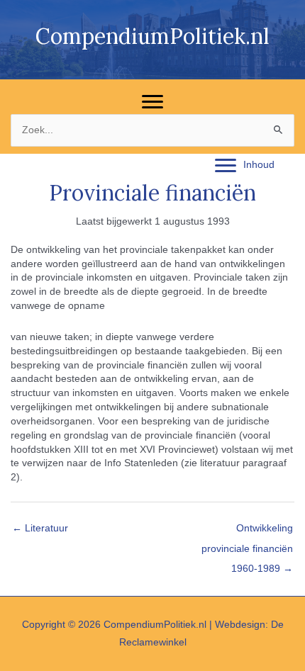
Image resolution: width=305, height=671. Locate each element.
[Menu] (152, 102)
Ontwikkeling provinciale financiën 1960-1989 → (247, 532)
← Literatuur (40, 528)
